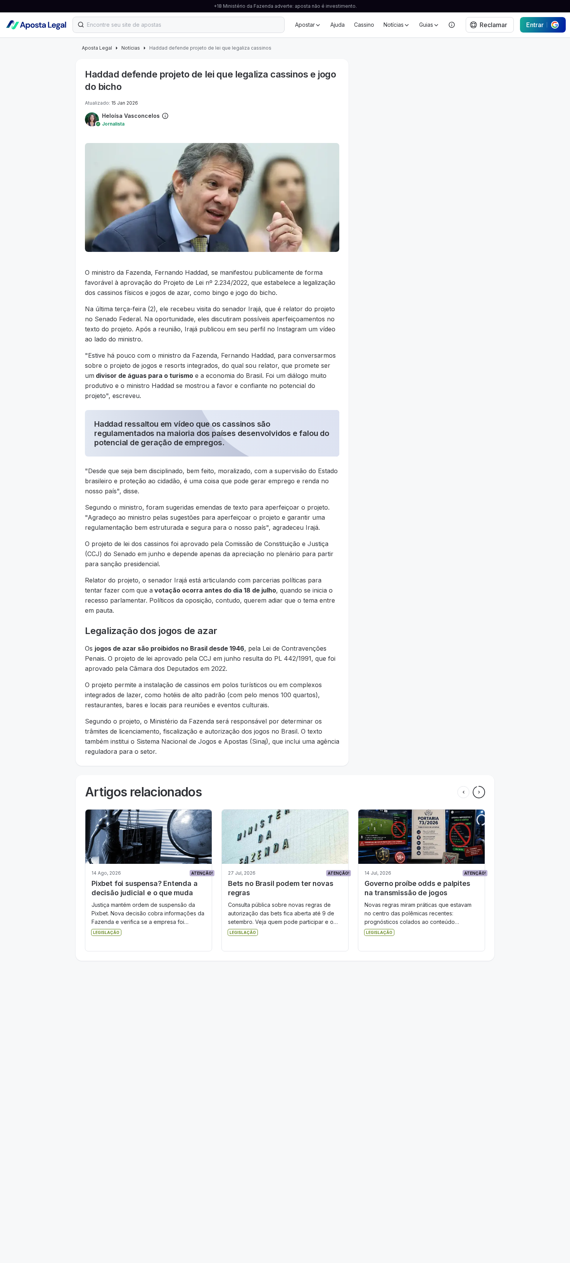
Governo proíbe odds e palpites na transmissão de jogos (281, 888)
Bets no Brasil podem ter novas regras (144, 888)
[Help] (451, 25)
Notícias (130, 48)
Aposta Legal (97, 48)
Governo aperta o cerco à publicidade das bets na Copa (414, 888)
